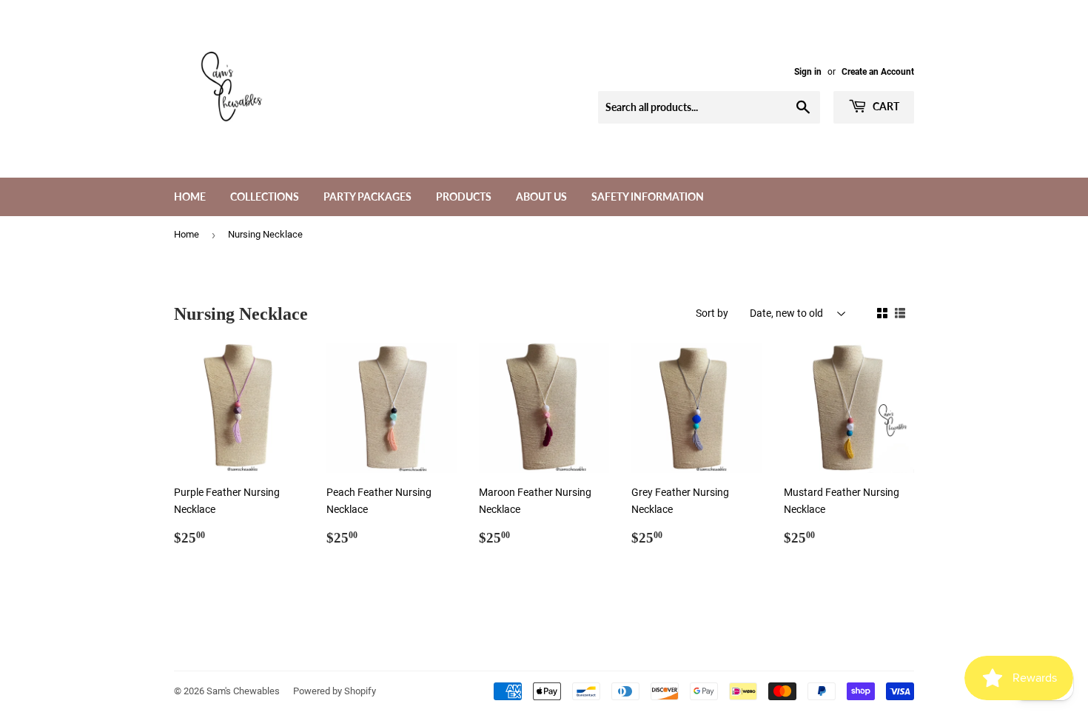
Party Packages (367, 196)
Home (190, 196)
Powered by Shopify (334, 690)
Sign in (808, 72)
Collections (264, 196)
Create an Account (878, 72)
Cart (884, 106)
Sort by (712, 313)
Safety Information (647, 196)
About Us (541, 196)
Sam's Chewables (243, 690)
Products (463, 196)
